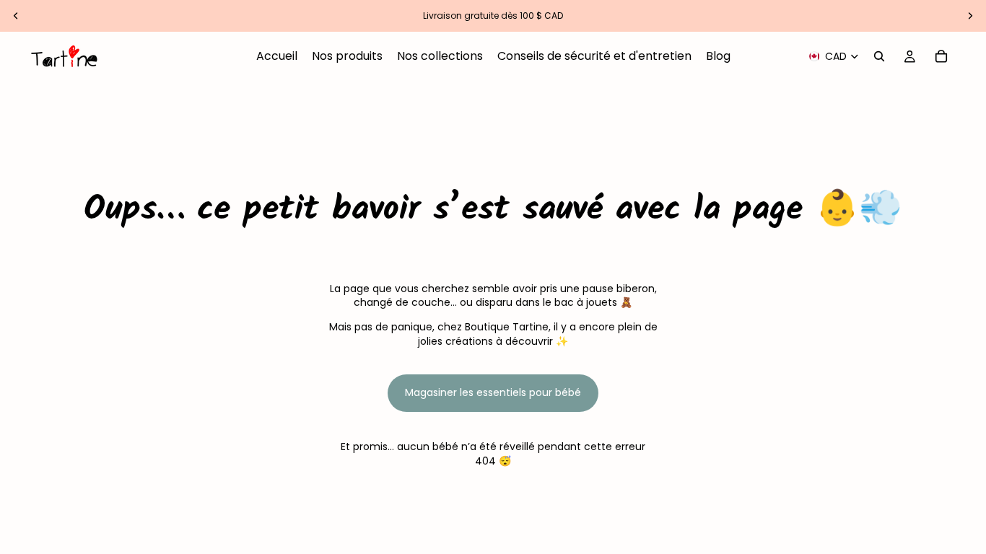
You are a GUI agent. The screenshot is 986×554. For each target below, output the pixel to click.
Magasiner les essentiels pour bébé (493, 392)
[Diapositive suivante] (970, 16)
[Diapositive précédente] (16, 16)
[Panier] (941, 56)
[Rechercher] (879, 56)
